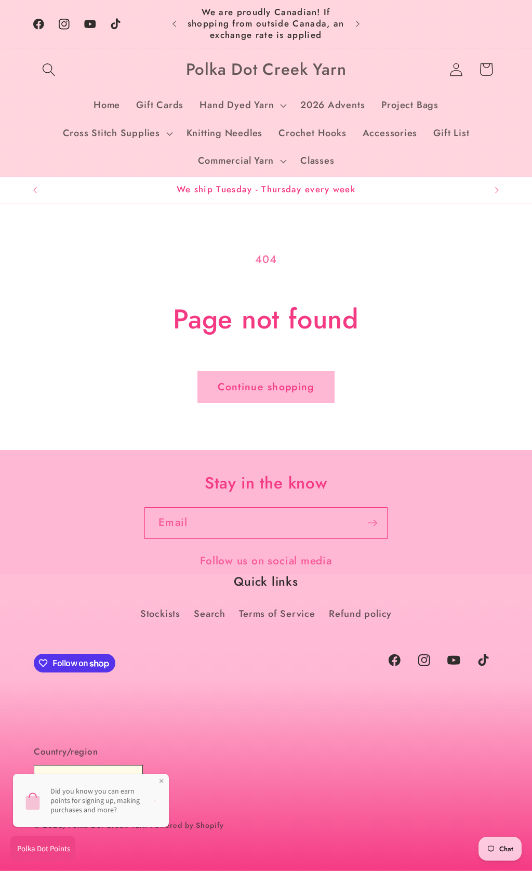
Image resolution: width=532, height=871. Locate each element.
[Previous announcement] (174, 23)
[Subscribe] (372, 523)
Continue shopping (266, 386)
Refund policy (360, 614)
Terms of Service (277, 614)
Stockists (160, 614)
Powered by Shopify (186, 825)
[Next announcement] (357, 23)
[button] (48, 69)
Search (209, 614)
